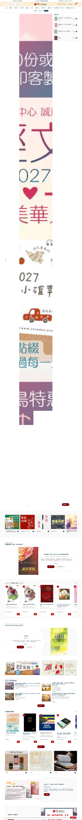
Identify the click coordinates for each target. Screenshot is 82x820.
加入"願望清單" (59, 566)
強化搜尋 (46, 10)
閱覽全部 (64, 504)
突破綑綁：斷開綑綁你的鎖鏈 (11, 604)
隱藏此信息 (73, 817)
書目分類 (21, 7)
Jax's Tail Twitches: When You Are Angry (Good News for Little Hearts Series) (64, 605)
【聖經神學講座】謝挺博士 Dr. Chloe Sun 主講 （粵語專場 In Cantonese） (27, 684)
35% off (50, 566)
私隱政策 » (78, 817)
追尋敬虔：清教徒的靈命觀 (11, 732)
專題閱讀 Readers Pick (70, 7)
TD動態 (10, 7)
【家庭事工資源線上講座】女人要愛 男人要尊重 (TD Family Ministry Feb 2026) (63, 683)
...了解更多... (17, 688)
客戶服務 (35, 10)
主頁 (6, 7)
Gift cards (41, 10)
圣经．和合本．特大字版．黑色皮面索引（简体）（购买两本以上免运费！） (64, 733)
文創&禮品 (37, 7)
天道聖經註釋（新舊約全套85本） (46, 732)
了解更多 (46, 794)
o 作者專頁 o (43, 7)
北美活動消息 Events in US (59, 7)
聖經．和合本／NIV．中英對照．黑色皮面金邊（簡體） (29, 733)
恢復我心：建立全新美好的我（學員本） (46, 605)
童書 (32, 7)
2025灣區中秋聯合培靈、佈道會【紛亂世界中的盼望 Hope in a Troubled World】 (63, 694)
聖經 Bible (16, 7)
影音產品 (27, 7)
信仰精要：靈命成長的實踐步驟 (29, 604)
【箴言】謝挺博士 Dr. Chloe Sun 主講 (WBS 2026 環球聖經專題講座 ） (27, 694)
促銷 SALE (50, 7)
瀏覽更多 (40, 746)
